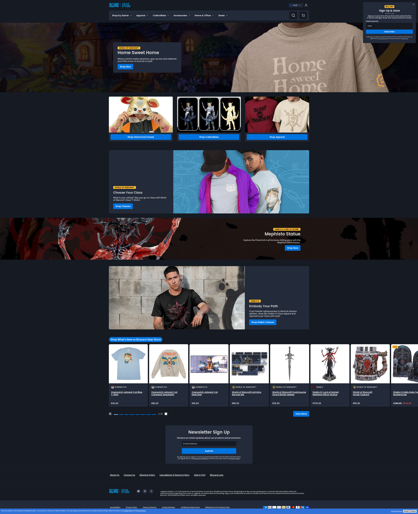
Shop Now (125, 66)
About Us (114, 475)
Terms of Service (382, 38)
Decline (413, 511)
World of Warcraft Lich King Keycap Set (246, 393)
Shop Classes (123, 206)
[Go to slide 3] (127, 414)
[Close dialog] (413, 4)
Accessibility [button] (115, 507)
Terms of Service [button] (149, 507)
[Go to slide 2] (121, 414)
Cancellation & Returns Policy (174, 475)
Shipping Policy (147, 475)
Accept (406, 511)
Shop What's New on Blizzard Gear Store (136, 339)
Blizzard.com (216, 475)
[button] (303, 15)
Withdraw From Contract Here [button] (217, 507)
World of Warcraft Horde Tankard (362, 393)
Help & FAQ (200, 475)
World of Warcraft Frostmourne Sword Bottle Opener (289, 393)
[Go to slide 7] (148, 414)
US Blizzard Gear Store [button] (190, 507)
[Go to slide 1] (116, 414)
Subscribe (389, 31)
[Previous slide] (110, 414)
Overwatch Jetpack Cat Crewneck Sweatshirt (164, 393)
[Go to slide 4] (132, 414)
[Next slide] (166, 414)
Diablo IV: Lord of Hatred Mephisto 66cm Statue (326, 393)
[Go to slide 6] (143, 414)
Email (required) (372, 21)
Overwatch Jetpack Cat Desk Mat (205, 393)
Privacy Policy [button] (131, 507)
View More (301, 413)
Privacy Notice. (141, 511)
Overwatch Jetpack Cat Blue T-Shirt (126, 393)
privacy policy (234, 458)
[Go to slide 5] (137, 414)
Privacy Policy (404, 38)
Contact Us (129, 475)
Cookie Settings (396, 511)
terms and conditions (200, 458)
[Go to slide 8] (154, 414)
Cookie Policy (128, 511)
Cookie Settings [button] (168, 507)
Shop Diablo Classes (262, 322)
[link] (128, 375)
